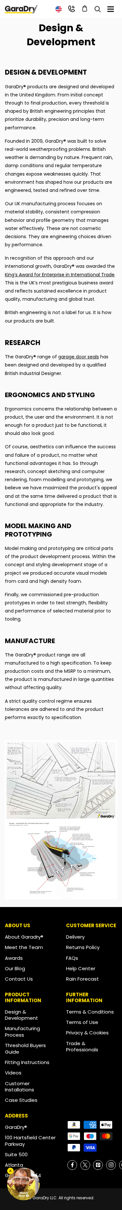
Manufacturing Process (22, 1031)
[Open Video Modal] (23, 1184)
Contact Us (19, 978)
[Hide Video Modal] (10, 1171)
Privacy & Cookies (87, 1032)
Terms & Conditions (90, 1011)
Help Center (80, 968)
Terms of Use (82, 1022)
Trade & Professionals (82, 1046)
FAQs (72, 958)
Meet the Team (24, 947)
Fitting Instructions (27, 1062)
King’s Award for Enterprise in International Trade (60, 274)
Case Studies (21, 1100)
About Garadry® (24, 936)
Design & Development (21, 1015)
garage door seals (78, 356)
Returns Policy (83, 947)
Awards (14, 958)
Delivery (75, 936)
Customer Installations (19, 1086)
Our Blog (15, 968)
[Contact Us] (71, 9)
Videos (13, 1072)
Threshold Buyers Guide (25, 1048)
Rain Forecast (82, 978)
